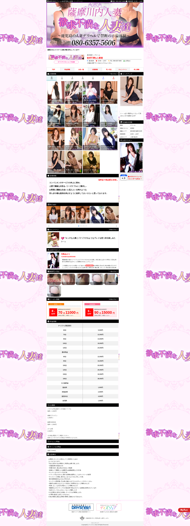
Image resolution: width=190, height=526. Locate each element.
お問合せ (127, 61)
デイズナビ (92, 525)
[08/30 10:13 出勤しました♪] (54, 286)
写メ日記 (109, 69)
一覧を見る (112, 271)
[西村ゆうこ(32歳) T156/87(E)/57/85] (68, 207)
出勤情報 (95, 69)
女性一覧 (81, 69)
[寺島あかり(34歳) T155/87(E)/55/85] (83, 207)
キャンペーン (123, 69)
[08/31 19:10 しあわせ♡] (68, 275)
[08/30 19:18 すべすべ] (97, 275)
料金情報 (67, 69)
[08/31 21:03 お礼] (54, 275)
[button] (49, 227)
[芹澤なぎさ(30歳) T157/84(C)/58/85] (112, 207)
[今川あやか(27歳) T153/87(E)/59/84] (97, 207)
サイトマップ (95, 523)
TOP (53, 69)
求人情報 (136, 69)
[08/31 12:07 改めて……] (83, 275)
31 (52, 77)
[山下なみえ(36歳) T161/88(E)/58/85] (54, 207)
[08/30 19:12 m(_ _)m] (111, 275)
